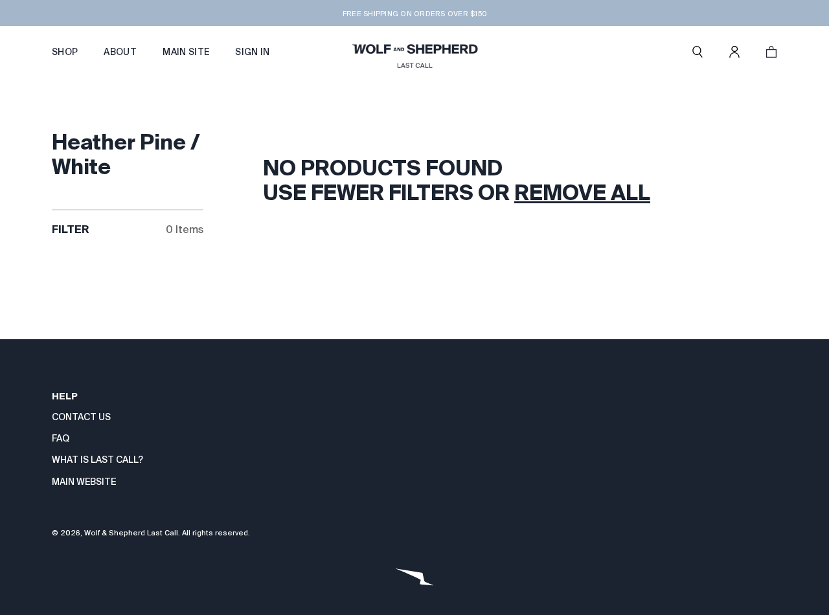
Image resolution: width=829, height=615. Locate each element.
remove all (582, 192)
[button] (697, 52)
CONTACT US (81, 417)
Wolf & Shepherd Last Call (131, 532)
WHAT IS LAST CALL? (97, 459)
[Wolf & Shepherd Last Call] (414, 51)
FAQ (60, 438)
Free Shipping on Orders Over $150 (414, 13)
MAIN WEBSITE (84, 481)
